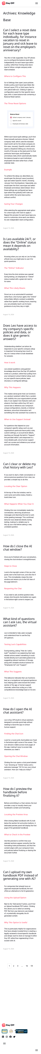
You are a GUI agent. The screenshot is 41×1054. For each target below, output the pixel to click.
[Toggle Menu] (36, 3)
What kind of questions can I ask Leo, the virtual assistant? (19, 622)
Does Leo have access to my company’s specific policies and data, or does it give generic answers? (20, 332)
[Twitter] (14, 1036)
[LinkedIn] (3, 1036)
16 (27, 966)
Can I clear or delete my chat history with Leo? (19, 465)
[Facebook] (10, 1036)
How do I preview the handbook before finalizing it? (17, 792)
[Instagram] (6, 1036)
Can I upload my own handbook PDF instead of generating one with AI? (20, 875)
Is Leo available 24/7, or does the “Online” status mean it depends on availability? (19, 244)
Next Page (31, 966)
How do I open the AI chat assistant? (17, 710)
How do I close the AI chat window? (17, 547)
